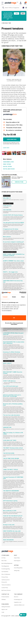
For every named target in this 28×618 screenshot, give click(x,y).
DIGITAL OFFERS (7, 166)
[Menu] (2, 3)
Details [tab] (14, 297)
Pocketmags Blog (6, 568)
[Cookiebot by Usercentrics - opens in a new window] (19, 293)
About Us (16, 596)
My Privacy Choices (6, 590)
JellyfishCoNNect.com (19, 605)
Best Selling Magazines (7, 563)
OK (14, 317)
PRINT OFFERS (7, 164)
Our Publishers (5, 571)
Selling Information (6, 606)
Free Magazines (5, 566)
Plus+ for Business (6, 574)
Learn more (6, 147)
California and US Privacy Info (5, 581)
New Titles (4, 560)
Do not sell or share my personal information (14, 323)
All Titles (4, 557)
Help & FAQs (17, 557)
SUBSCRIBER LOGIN (8, 161)
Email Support (17, 560)
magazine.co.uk (17, 602)
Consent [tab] (5, 297)
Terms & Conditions (6, 584)
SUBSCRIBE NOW (11, 139)
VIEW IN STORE (19, 182)
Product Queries (5, 596)
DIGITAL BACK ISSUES (9, 169)
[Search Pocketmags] (3, 8)
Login (3, 612)
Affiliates (4, 599)
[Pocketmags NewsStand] (10, 3)
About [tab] (23, 297)
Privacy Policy (5, 577)
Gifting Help (16, 570)
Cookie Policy (5, 587)
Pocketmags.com (18, 599)
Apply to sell (4, 609)
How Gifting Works (18, 567)
